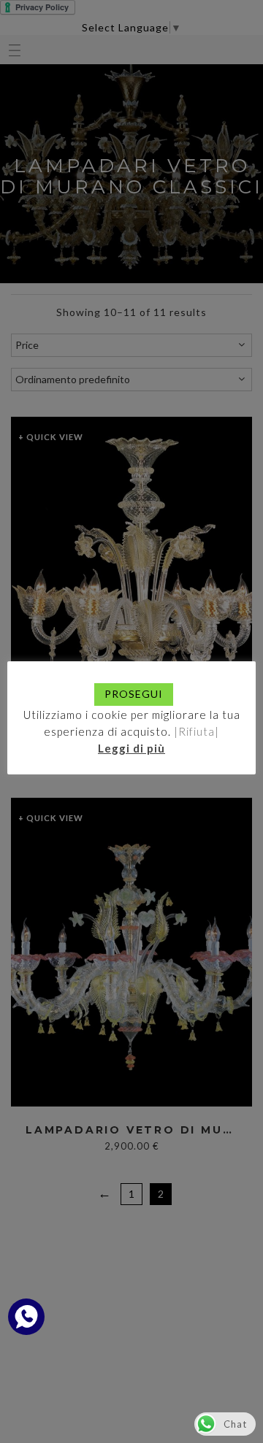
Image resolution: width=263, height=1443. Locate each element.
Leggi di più (131, 748)
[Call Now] (26, 1316)
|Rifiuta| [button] (196, 731)
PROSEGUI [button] (133, 694)
